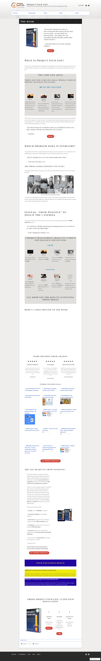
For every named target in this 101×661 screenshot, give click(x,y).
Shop (45, 13)
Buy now (50, 50)
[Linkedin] (86, 5)
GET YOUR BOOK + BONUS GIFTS (50, 461)
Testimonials (31, 13)
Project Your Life (37, 4)
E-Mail (59, 633)
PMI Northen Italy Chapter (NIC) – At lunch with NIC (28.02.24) (68, 430)
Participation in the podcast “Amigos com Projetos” (30, 411)
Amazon (49, 628)
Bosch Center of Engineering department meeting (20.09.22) (49, 447)
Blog (61, 13)
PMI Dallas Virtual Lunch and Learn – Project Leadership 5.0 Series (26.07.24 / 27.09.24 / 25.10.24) (32, 449)
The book (15, 13)
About (77, 13)
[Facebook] (89, 5)
